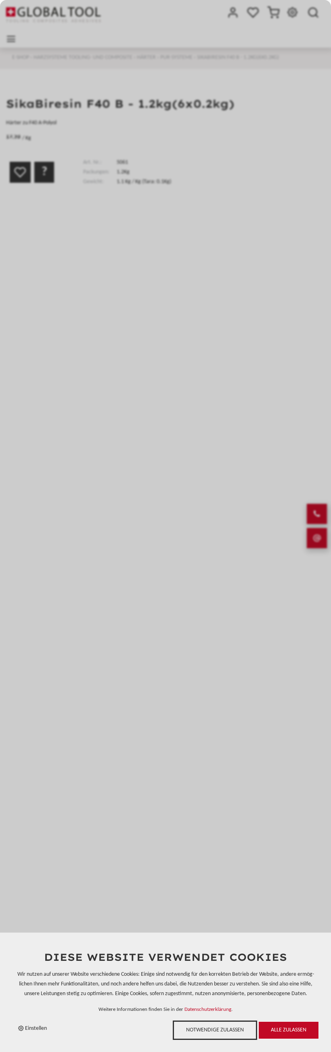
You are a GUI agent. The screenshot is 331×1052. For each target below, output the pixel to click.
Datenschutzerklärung (207, 1009)
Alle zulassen (288, 1030)
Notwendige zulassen (215, 1030)
